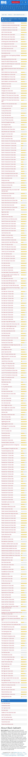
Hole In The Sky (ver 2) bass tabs (8, 246)
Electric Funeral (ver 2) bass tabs (8, 152)
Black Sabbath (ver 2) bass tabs (8, 74)
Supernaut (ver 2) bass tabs (7, 585)
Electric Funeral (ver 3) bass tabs (8, 154)
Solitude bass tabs (5, 574)
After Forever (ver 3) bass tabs (8, 37)
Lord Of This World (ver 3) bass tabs (9, 372)
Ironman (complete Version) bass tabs (9, 338)
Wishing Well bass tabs (6, 696)
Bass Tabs (4, 14)
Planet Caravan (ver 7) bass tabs (8, 527)
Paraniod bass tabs (5, 433)
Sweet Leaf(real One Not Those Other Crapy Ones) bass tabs (9, 607)
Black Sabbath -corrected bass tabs (9, 81)
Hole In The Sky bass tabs (7, 244)
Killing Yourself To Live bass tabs (8, 356)
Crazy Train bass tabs (6, 113)
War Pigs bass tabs (5, 668)
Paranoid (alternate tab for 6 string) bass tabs (10, 445)
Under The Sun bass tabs (7, 661)
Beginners (16, 2)
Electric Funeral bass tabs (7, 138)
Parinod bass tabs (5, 504)
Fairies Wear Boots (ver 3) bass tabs (9, 202)
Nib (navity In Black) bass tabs (8, 414)
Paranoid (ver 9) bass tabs (7, 499)
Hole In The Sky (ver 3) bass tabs (8, 249)
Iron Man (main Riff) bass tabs (8, 283)
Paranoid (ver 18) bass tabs (7, 471)
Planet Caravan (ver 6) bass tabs (8, 525)
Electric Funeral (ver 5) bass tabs (8, 159)
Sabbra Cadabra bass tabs (7, 557)
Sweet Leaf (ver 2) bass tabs (7, 599)
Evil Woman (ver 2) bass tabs (7, 193)
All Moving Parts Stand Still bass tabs (9, 41)
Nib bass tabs (4, 412)
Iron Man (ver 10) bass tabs (7, 291)
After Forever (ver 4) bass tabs (8, 39)
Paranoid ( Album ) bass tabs (7, 442)
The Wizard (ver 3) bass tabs (7, 640)
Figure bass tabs (5, 212)
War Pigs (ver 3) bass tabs (7, 673)
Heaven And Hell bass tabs (7, 237)
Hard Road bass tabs (6, 233)
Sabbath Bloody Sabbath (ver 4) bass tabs (10, 555)
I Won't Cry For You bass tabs (8, 251)
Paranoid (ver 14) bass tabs (7, 462)
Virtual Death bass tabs (6, 664)
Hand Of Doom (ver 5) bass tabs (8, 228)
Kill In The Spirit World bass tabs (8, 354)
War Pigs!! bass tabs (5, 680)
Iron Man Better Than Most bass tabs (9, 272)
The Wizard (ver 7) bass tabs (7, 650)
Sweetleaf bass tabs (5, 610)
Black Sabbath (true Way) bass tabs (9, 72)
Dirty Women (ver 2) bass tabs (8, 129)
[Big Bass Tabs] (3, 2)
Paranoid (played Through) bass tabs (9, 448)
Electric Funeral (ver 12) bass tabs (8, 148)
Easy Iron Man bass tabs (6, 136)
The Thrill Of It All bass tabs (7, 629)
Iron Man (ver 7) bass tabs (7, 314)
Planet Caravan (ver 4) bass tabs (8, 520)
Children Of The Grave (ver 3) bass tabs (10, 97)
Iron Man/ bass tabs (5, 333)
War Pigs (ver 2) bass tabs (7, 671)
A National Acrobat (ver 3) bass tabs (9, 30)
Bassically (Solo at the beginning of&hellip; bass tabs (10, 56)
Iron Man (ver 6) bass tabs (7, 312)
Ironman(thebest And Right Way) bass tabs (10, 344)
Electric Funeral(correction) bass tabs (9, 173)
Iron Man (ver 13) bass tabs (7, 298)
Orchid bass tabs (5, 428)
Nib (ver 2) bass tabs (6, 417)
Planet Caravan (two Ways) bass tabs (9, 513)
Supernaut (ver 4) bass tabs (7, 590)
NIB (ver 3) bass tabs (6, 419)
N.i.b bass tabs (4, 389)
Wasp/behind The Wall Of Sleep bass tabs (10, 682)
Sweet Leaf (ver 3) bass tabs (7, 601)
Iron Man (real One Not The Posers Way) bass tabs (10, 288)
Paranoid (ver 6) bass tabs (7, 492)
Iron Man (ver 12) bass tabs (7, 296)
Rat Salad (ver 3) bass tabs (7, 541)
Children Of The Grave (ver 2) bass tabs (10, 95)
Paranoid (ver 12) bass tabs (7, 457)
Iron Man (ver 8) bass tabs (7, 317)
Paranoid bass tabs (5, 435)
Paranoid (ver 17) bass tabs (7, 469)
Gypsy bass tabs (5, 214)
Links (25, 754)
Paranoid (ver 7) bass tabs (7, 495)
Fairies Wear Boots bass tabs (7, 198)
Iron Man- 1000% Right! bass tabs (8, 326)
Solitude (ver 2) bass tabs (7, 576)
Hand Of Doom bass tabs (7, 216)
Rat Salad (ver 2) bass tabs (7, 539)
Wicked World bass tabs (6, 692)
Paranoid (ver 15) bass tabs (7, 464)
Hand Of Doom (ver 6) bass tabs (8, 230)
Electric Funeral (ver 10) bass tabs (8, 143)
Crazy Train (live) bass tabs (7, 117)
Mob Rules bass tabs (6, 382)
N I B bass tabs (4, 384)
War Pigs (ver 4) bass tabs (7, 675)
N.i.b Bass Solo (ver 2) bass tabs (8, 393)
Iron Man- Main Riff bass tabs (7, 328)
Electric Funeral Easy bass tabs (8, 171)
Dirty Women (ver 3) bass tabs (8, 131)
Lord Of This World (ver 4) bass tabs (9, 375)
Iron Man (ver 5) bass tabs (7, 310)
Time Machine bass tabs (6, 654)
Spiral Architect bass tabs (7, 578)
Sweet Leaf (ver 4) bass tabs (7, 604)
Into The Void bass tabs (6, 253)
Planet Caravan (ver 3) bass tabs (8, 518)
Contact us (13, 754)
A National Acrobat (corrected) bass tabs (10, 25)
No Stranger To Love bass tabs (8, 426)
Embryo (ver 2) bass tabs (6, 185)
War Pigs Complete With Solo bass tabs (10, 678)
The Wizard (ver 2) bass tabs (7, 638)
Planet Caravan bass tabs (7, 509)
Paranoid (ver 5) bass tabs (7, 490)
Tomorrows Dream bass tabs (8, 657)
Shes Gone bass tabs (6, 562)
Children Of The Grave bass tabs (8, 93)
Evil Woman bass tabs (6, 187)
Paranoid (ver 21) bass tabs (7, 481)
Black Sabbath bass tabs (19, 14)
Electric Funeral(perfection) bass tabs (9, 175)
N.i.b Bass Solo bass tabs (7, 391)
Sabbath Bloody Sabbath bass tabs (9, 548)
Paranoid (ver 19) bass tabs (7, 474)
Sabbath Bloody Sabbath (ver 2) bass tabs (10, 550)
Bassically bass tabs (5, 53)
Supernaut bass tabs (5, 583)
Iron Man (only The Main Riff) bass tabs (10, 285)
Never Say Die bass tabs (6, 410)
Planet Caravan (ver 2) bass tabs (8, 515)
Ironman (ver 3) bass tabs (7, 342)
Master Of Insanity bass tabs (7, 377)
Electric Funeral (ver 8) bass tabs (8, 166)
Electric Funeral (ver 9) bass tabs (8, 168)
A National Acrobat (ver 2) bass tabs (9, 27)
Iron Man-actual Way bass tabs (8, 331)
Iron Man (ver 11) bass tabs (7, 293)
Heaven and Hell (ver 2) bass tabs (8, 240)
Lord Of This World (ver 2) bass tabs (9, 370)
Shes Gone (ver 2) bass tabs (7, 564)
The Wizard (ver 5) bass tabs (7, 645)
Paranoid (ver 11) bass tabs (7, 455)
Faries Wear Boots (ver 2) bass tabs (9, 207)
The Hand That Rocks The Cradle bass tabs (11, 624)
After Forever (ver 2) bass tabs (8, 34)
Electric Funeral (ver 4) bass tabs (8, 157)
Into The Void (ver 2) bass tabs (8, 258)
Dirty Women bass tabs (6, 127)
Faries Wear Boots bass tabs (7, 205)
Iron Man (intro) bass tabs (7, 278)
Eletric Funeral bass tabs (6, 178)
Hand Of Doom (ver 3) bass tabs (8, 223)
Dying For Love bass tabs (7, 134)
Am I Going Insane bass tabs (7, 43)
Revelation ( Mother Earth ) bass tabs (9, 543)
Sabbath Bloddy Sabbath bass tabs (9, 546)
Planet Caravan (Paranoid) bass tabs (9, 511)
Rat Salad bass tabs (5, 536)
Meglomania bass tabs (6, 379)
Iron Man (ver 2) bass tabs (7, 267)
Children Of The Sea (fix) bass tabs (9, 103)
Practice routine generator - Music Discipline (14, 755)
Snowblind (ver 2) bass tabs (7, 569)
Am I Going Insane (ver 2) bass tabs (9, 46)
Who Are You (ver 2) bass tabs (8, 689)
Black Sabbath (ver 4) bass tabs (8, 79)
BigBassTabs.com (18, 752)
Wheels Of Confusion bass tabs (8, 685)
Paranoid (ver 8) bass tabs (7, 497)
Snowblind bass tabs (5, 567)
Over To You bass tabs (6, 430)
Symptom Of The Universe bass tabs (9, 616)
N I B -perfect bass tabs (6, 386)
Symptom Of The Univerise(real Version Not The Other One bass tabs (11, 613)
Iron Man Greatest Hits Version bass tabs (10, 324)
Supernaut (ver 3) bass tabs (7, 588)
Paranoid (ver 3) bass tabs (7, 485)
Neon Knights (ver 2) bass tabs (8, 407)
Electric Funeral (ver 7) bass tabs (8, 164)
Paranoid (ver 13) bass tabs (7, 460)
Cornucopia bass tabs (6, 108)
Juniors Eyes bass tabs (6, 351)
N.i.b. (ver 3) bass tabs (6, 400)
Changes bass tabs (5, 88)
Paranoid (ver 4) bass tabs (7, 488)
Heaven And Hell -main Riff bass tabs (9, 242)
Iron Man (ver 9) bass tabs (7, 319)
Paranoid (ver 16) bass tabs (7, 467)
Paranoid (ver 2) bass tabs (7, 440)
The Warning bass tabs (6, 631)
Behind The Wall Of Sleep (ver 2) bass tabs (10, 63)
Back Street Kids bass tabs (7, 48)
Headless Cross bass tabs (7, 235)
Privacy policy (20, 754)
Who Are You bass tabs (6, 687)
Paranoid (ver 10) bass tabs (7, 453)
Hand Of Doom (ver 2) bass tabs (8, 221)
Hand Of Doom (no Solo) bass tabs (9, 219)
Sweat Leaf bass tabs (6, 594)
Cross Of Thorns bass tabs (7, 120)
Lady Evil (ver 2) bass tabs (7, 361)
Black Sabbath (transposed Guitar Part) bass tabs (11, 69)
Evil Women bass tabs (6, 195)
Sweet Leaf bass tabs (6, 597)
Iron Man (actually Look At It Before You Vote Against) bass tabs (10, 275)
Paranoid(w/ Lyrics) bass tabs (7, 502)
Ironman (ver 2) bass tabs (7, 340)
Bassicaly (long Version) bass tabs (8, 59)
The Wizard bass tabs (6, 633)
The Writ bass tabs (5, 652)
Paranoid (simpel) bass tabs (7, 450)
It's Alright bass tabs (5, 347)
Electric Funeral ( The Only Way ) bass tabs (10, 141)
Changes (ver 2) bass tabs (7, 90)
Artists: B (10, 14)
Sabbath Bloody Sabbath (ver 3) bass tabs (10, 553)
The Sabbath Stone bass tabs (7, 626)
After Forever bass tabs (6, 32)
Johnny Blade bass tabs (6, 349)
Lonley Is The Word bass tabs (8, 363)
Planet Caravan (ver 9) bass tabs (8, 532)
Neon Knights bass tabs (6, 405)
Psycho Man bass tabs (6, 534)
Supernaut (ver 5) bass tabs (7, 592)
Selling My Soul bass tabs (7, 560)
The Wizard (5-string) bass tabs (8, 636)
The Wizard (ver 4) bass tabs (7, 643)
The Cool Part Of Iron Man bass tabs (9, 622)
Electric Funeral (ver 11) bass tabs (8, 145)
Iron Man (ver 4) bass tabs (7, 307)
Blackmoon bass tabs (6, 83)
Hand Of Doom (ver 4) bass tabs (8, 226)
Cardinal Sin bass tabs (6, 86)
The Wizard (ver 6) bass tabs (7, 647)
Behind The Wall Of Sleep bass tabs (9, 61)
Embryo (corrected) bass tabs (7, 182)
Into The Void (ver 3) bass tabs (8, 260)
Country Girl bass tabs (6, 110)
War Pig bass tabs (5, 666)
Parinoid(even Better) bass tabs (8, 506)
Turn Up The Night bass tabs (7, 659)
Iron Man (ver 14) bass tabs (7, 300)
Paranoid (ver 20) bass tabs (7, 478)
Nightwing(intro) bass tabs (7, 423)
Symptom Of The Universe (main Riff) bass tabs (10, 619)
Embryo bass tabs (5, 180)
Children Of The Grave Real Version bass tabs (10, 100)
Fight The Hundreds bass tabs (8, 209)
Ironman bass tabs (5, 335)
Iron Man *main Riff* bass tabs (8, 321)
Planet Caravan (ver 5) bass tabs (8, 522)
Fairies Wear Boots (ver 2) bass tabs (9, 200)
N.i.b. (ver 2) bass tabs (6, 398)
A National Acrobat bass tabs (7, 23)
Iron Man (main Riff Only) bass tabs (9, 280)
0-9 (2, 6)
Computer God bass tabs (7, 106)
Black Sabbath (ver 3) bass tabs (8, 76)
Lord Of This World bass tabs (7, 368)
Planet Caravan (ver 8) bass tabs (8, 529)
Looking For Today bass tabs (7, 365)
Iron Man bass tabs (5, 263)
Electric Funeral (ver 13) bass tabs (8, 150)
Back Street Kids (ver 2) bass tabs (8, 50)
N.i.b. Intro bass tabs (5, 403)
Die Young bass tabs (6, 124)
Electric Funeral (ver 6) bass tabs (8, 161)
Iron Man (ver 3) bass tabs (7, 270)
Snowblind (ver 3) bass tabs (7, 571)
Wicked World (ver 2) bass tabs (8, 694)
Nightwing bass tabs (5, 421)
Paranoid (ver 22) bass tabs (7, 483)
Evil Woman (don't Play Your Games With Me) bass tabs (10, 190)
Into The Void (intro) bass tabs (8, 256)
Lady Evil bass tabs (5, 358)
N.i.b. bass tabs (4, 396)
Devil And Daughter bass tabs (8, 122)
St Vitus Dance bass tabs (6, 581)
